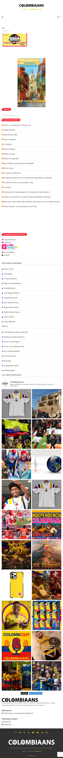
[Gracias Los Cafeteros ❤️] (16, 555)
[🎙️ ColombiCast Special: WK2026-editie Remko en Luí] (16, 645)
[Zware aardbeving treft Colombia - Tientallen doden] (46, 464)
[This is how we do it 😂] (46, 585)
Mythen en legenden (11, 159)
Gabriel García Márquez (12, 283)
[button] (59, 2)
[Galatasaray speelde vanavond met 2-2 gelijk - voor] (46, 434)
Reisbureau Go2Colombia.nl (14, 337)
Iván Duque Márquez (11, 293)
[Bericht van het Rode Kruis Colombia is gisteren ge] (16, 464)
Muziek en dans (9, 154)
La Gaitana (7, 187)
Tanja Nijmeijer (9, 322)
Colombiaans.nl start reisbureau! (16, 332)
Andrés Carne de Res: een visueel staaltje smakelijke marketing (26, 197)
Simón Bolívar (9, 317)
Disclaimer (7, 724)
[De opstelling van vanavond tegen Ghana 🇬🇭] (46, 615)
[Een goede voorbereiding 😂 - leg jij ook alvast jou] (46, 645)
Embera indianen (9, 139)
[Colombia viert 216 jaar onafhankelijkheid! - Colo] (46, 524)
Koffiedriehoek (9, 370)
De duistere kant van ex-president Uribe (18, 182)
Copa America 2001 (10, 135)
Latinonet (7, 242)
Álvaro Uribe (8, 269)
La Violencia (7, 144)
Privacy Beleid (9, 252)
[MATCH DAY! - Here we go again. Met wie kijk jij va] (16, 676)
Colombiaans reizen (11, 366)
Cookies (7, 255)
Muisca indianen (9, 149)
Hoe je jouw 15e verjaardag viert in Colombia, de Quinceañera (26, 192)
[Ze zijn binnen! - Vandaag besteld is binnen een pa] (16, 403)
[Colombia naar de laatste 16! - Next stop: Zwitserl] (16, 615)
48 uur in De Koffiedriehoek (14, 346)
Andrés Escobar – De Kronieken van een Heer (20, 206)
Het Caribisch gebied (11, 351)
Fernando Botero (10, 279)
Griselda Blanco (10, 288)
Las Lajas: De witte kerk (12, 173)
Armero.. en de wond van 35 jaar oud (17, 125)
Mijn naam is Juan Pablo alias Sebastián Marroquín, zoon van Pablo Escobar (31, 202)
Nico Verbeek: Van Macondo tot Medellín (18, 163)
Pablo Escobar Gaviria (12, 312)
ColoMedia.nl (37, 751)
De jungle (7, 361)
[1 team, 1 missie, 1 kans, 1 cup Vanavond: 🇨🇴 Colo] (46, 555)
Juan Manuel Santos (11, 302)
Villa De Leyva (8, 168)
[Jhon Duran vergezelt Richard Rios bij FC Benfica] (16, 524)
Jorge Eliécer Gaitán (11, 307)
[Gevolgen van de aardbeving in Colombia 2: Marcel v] (46, 403)
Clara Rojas (8, 274)
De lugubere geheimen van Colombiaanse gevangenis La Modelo (27, 178)
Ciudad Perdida (9, 130)
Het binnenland (10, 356)
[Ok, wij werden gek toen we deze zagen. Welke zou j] (16, 585)
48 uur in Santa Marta (12, 342)
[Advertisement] (15, 220)
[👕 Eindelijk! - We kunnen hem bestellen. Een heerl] (46, 494)
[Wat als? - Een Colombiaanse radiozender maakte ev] (46, 676)
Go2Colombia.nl (10, 240)
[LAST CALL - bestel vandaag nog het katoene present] (16, 494)
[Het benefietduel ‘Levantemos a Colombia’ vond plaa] (16, 434)
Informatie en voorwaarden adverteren (18, 713)
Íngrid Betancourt (10, 298)
